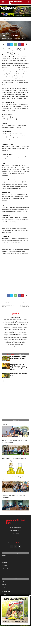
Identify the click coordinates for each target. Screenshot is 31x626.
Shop (3, 581)
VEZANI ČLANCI (10, 354)
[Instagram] (15, 546)
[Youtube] (19, 546)
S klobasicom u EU (6, 424)
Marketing (4, 562)
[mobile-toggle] (2, 2)
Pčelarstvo (8, 33)
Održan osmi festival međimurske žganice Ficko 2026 (14, 478)
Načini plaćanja (6, 594)
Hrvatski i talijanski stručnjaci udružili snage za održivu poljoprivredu (14, 441)
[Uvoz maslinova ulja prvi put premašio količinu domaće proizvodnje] (15, 468)
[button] (29, 2)
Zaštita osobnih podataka (8, 569)
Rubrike (8, 19)
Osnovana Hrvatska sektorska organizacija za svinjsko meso (13, 496)
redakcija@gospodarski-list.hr (20, 542)
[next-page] (5, 381)
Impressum (5, 559)
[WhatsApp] (15, 44)
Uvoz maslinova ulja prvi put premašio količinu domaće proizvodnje (14, 460)
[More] (26, 44)
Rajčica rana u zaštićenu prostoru (8, 305)
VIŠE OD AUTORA (20, 354)
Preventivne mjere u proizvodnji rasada (24, 305)
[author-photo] (15, 315)
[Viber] (19, 44)
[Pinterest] (22, 44)
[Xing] (15, 347)
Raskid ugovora (6, 591)
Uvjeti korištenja (6, 588)
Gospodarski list (8, 38)
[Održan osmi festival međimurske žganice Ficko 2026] (15, 486)
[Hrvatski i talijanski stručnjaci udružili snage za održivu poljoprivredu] (15, 450)
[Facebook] (8, 44)
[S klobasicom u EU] (15, 431)
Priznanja (4, 565)
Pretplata (4, 584)
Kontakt (4, 555)
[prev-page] (3, 381)
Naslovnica (3, 19)
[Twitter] (11, 44)
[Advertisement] (15, 273)
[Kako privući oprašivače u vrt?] (6, 375)
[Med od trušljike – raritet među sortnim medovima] (6, 358)
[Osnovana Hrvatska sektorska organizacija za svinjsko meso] (15, 505)
